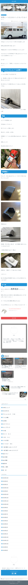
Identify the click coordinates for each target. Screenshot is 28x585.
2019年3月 (5, 527)
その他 (4, 430)
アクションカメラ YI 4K (9, 414)
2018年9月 (5, 547)
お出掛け (5, 420)
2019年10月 (5, 504)
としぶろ (14, 1)
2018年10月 (5, 543)
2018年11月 (5, 540)
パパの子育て (6, 440)
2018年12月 (5, 537)
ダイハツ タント (7, 433)
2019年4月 (5, 524)
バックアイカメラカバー (15, 308)
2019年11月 (5, 501)
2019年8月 (5, 510)
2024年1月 (5, 484)
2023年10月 (5, 487)
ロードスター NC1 (7, 443)
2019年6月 (5, 517)
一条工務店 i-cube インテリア (10, 447)
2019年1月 (5, 533)
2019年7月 (5, 514)
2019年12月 (5, 497)
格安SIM (5, 463)
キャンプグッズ (6, 427)
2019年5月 (5, 520)
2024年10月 (5, 477)
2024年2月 (5, 481)
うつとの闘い (6, 417)
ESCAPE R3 (6, 410)
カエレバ (15, 310)
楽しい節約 (5, 466)
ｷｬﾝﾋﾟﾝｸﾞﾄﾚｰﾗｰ (6, 424)
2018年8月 (5, 550)
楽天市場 (14, 318)
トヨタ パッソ (6, 437)
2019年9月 (5, 507)
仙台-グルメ (5, 453)
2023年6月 (5, 491)
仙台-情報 (5, 460)
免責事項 (18, 581)
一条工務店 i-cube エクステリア (10, 450)
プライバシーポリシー (11, 581)
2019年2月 (5, 530)
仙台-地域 (5, 457)
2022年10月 (5, 494)
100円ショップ (6, 407)
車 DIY (5, 470)
